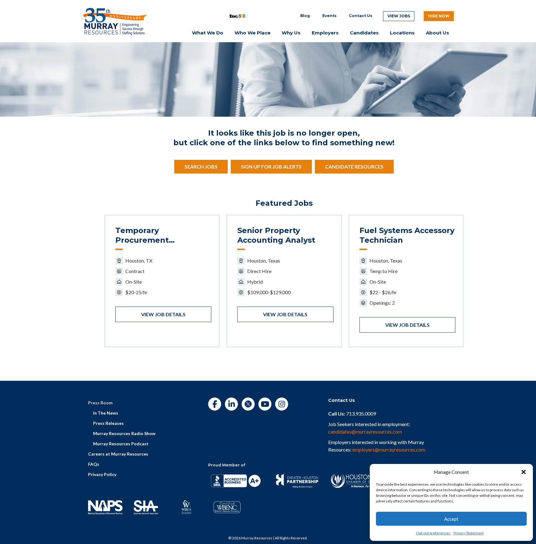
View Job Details (163, 314)
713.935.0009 (361, 413)
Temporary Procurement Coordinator (142, 235)
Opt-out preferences (433, 533)
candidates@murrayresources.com (365, 431)
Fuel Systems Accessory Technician (407, 235)
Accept (451, 519)
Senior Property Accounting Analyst (276, 235)
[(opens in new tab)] (114, 20)
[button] (523, 472)
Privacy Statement (468, 533)
